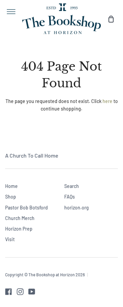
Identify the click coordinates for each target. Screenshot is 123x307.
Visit (10, 239)
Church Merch (20, 218)
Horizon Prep (18, 229)
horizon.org (76, 207)
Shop (10, 197)
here (107, 101)
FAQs (69, 197)
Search (71, 186)
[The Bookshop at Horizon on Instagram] (20, 291)
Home (11, 186)
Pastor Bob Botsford (26, 207)
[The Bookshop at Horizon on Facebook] (8, 291)
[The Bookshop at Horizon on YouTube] (31, 291)
